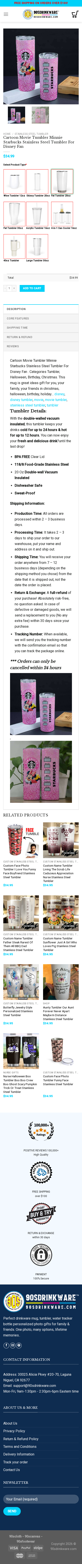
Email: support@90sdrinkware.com (29, 1386)
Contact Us (11, 1470)
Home (7, 133)
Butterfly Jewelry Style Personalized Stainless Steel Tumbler (18, 1011)
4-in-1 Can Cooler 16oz (64, 228)
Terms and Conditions (20, 1447)
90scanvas (32, 1536)
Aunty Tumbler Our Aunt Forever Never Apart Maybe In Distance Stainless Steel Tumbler (58, 1013)
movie (39, 400)
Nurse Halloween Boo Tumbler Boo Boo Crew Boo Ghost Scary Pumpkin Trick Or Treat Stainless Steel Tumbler (20, 1084)
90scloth (15, 1536)
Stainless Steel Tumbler (31, 133)
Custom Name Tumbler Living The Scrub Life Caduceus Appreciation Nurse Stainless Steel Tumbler (58, 873)
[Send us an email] (13, 1345)
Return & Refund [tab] (19, 337)
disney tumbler (21, 400)
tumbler (52, 405)
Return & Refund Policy (20, 1439)
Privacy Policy (14, 1431)
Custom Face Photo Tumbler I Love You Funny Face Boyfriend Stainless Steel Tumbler (19, 871)
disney (59, 394)
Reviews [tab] (13, 346)
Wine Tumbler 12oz (14, 195)
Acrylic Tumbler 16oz (38, 228)
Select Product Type (15, 164)
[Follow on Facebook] (6, 1345)
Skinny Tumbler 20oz (38, 195)
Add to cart (32, 288)
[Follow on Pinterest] (19, 1345)
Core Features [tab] (18, 318)
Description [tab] (16, 309)
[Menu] (6, 14)
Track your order (15, 1462)
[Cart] (75, 14)
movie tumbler (56, 400)
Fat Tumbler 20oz (61, 195)
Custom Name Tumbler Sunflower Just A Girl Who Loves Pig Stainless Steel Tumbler (60, 944)
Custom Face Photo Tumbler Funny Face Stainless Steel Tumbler (58, 1080)
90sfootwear (26, 1541)
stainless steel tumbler (27, 405)
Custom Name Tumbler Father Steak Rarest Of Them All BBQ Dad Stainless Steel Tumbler (18, 944)
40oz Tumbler (11, 260)
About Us (10, 1423)
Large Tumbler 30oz (37, 260)
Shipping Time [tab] (17, 327)
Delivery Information (18, 1454)
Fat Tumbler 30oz (13, 228)
